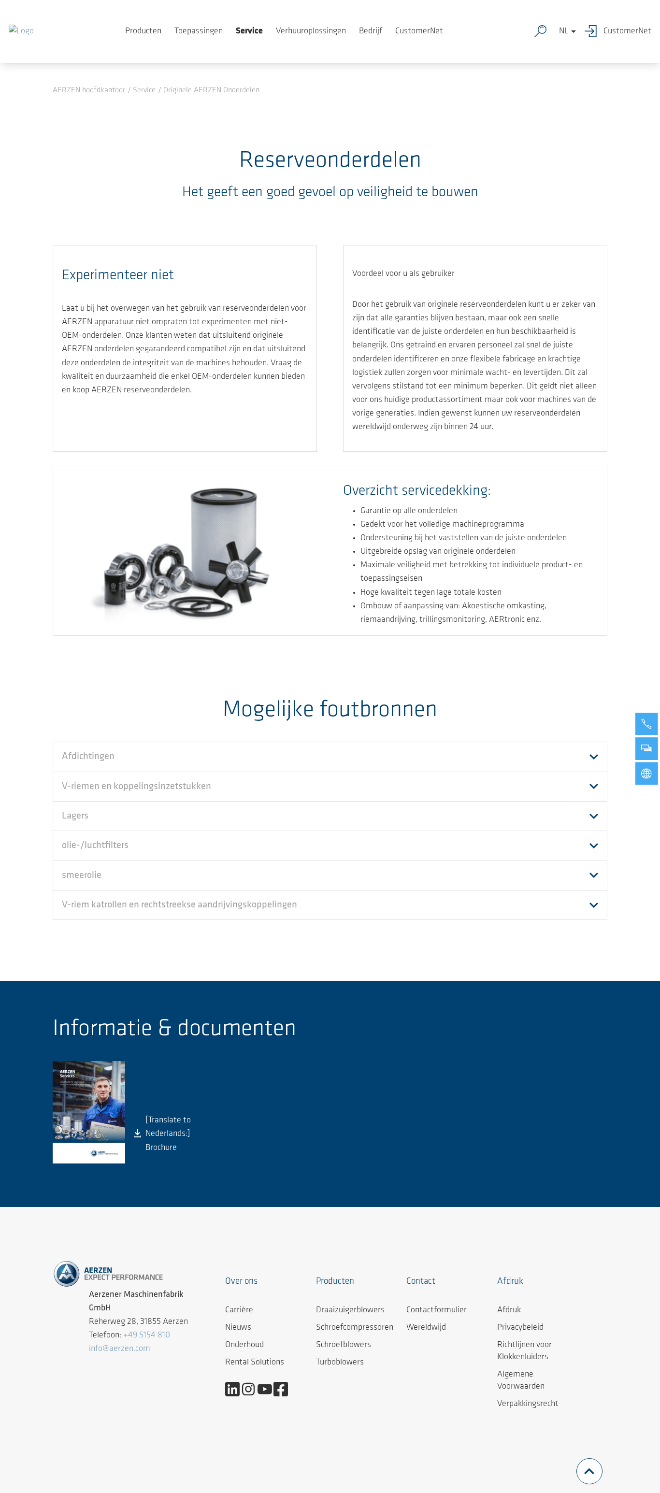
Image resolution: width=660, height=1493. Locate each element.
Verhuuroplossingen (311, 31)
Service (249, 31)
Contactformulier (436, 1310)
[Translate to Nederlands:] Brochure (168, 1134)
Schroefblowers (343, 1345)
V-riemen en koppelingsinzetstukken (136, 786)
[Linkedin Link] (236, 1389)
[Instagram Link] (252, 1389)
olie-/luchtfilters (95, 845)
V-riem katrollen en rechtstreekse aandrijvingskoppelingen (179, 905)
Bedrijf (370, 31)
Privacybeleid (520, 1327)
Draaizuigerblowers (350, 1310)
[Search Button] (542, 31)
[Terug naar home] (21, 31)
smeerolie (81, 875)
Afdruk (509, 1310)
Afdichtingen (88, 756)
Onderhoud (244, 1345)
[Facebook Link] (284, 1389)
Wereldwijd (426, 1327)
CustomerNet (419, 31)
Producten (143, 31)
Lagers (75, 816)
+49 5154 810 (146, 1335)
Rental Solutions (254, 1362)
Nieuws (238, 1327)
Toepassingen (198, 31)
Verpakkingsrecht (528, 1404)
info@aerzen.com (119, 1349)
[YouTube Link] (268, 1389)
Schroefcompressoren (354, 1327)
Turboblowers (340, 1362)
